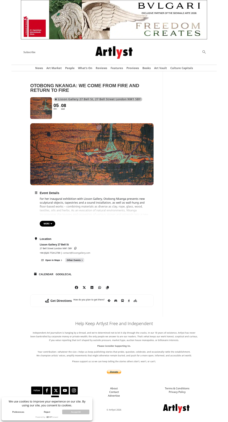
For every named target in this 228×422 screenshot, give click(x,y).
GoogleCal (64, 274)
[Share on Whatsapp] (100, 287)
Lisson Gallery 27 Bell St (54, 244)
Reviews (101, 68)
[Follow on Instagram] (74, 390)
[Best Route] (109, 301)
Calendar (46, 274)
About (114, 388)
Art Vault (160, 68)
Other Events (74, 260)
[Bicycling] (135, 301)
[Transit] (122, 301)
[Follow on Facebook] (47, 390)
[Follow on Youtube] (65, 390)
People (70, 68)
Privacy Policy (177, 392)
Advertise (114, 395)
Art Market (54, 68)
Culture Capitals (181, 68)
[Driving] (116, 301)
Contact (114, 392)
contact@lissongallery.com (76, 252)
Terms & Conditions (177, 388)
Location (45, 239)
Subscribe (29, 52)
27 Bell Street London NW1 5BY (56, 248)
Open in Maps (52, 260)
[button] (204, 52)
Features (117, 68)
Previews (132, 68)
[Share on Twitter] (84, 287)
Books (146, 68)
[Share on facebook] (76, 287)
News (39, 68)
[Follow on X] (56, 390)
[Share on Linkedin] (92, 287)
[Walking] (128, 301)
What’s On (85, 68)
